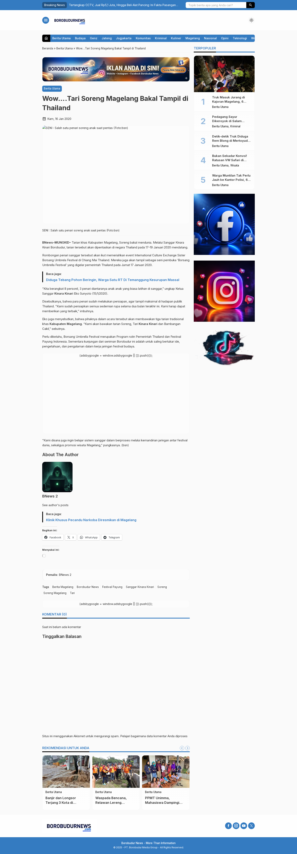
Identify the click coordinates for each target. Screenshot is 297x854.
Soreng (162, 587)
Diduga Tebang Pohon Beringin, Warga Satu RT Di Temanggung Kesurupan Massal (112, 280)
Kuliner (176, 38)
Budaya (80, 38)
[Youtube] (243, 825)
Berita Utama (61, 38)
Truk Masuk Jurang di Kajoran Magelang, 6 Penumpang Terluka (228, 101)
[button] (250, 5)
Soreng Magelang (54, 593)
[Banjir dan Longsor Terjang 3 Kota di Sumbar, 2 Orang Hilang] (66, 771)
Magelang (192, 38)
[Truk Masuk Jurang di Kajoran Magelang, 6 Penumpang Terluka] (224, 74)
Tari (72, 593)
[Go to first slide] (187, 748)
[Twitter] (251, 825)
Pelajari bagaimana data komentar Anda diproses (153, 736)
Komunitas (143, 38)
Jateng (107, 38)
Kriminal (161, 38)
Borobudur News (88, 587)
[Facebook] (228, 825)
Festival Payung (112, 587)
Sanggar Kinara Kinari (140, 587)
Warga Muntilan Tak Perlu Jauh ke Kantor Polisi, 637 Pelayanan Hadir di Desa (231, 180)
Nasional (210, 38)
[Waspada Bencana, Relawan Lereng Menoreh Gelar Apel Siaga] (116, 771)
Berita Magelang (62, 587)
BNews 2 (50, 496)
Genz (93, 38)
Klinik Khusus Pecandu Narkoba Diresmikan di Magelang (91, 520)
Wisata (234, 165)
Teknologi (240, 38)
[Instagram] (236, 825)
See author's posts (55, 505)
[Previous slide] (182, 748)
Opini (225, 38)
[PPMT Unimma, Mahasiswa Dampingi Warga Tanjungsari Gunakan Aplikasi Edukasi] (166, 771)
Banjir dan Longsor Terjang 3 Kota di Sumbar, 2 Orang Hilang (64, 802)
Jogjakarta (124, 38)
